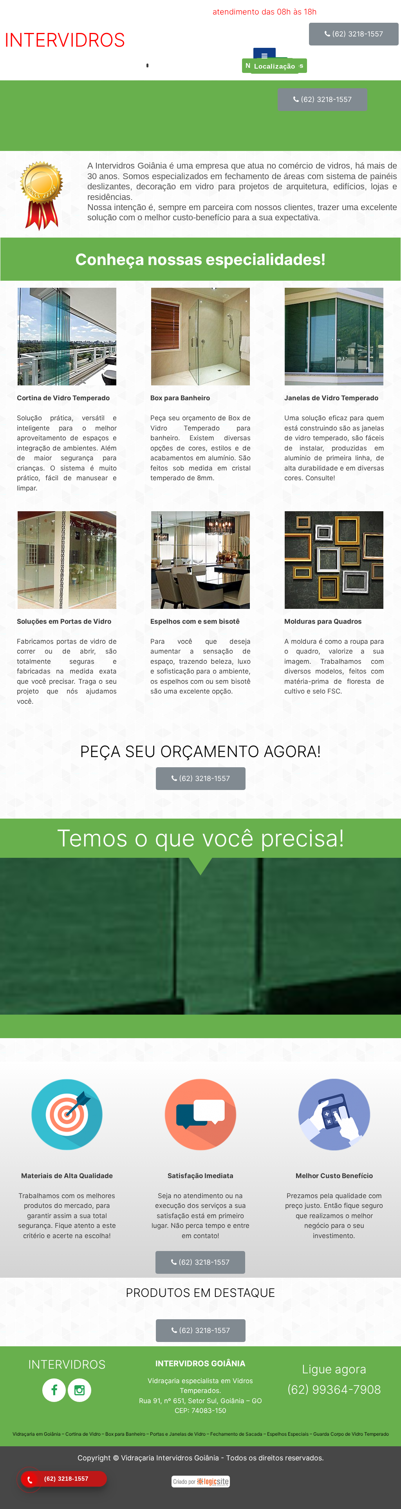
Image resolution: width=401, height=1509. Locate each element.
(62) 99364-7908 (334, 1389)
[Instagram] (79, 1390)
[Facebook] (54, 1390)
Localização (274, 66)
